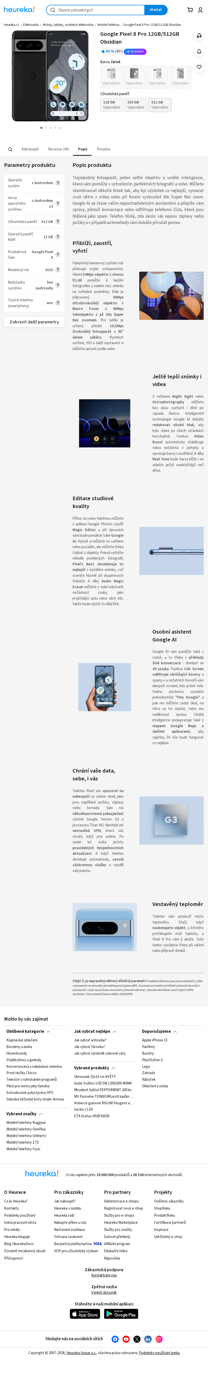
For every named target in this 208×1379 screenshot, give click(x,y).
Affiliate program (117, 1244)
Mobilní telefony (108, 25)
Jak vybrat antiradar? (90, 1040)
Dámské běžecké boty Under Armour (35, 1099)
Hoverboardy (16, 1053)
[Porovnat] (199, 35)
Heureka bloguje (17, 1237)
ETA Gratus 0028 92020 (91, 1116)
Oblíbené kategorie (25, 1031)
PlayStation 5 (152, 1060)
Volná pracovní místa (20, 1222)
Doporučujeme (156, 1031)
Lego (146, 1066)
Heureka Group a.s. (81, 1353)
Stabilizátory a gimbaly (23, 1060)
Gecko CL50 (83, 1109)
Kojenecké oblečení (21, 1040)
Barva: (110, 62)
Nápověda (112, 1258)
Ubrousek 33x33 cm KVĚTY (95, 1076)
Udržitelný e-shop (168, 1237)
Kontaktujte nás (104, 1275)
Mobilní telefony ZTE (22, 1142)
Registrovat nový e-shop (123, 1208)
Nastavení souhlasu (69, 1229)
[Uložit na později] (199, 67)
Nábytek (148, 1080)
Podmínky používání (19, 1215)
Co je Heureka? (16, 1201)
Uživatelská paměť (114, 94)
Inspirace (161, 1229)
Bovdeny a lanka (19, 1047)
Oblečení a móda (155, 1086)
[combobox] (95, 10)
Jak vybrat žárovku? (89, 1047)
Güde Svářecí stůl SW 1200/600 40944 (102, 1083)
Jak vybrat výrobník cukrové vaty (100, 1053)
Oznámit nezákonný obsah (25, 1251)
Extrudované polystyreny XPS (29, 1092)
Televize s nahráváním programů (31, 1080)
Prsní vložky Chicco (21, 1073)
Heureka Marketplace (121, 1222)
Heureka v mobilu (67, 1208)
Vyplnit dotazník (104, 1292)
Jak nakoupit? (65, 1201)
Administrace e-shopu (121, 1201)
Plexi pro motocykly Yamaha (27, 1086)
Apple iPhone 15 (154, 1040)
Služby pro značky (118, 1229)
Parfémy (148, 1047)
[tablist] (72, 149)
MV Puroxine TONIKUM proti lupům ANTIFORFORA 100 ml (104, 1096)
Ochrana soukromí (68, 1237)
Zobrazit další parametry (34, 322)
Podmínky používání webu (159, 1353)
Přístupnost (13, 1258)
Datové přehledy (117, 1237)
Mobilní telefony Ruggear (26, 1122)
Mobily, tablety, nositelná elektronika (68, 25)
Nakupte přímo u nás (70, 1222)
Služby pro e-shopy (119, 1215)
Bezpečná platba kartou (73, 1244)
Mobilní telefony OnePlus (26, 1129)
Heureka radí (64, 1215)
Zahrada (148, 1073)
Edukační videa (115, 1251)
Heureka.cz (11, 25)
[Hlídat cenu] (199, 51)
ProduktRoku (164, 1215)
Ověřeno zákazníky (169, 1201)
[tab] (29, 149)
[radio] (111, 77)
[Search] (10, 149)
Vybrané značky (21, 1114)
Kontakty (11, 1208)
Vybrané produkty (91, 1068)
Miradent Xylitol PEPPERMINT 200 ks (103, 1090)
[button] (29, 149)
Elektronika (31, 25)
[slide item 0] (60, 128)
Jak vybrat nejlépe (92, 1031)
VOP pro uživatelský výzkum (76, 1251)
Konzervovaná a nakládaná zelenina (34, 1066)
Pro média (12, 1229)
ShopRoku (162, 1208)
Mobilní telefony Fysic (23, 1149)
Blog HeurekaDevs (19, 1244)
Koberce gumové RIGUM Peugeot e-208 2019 (104, 1103)
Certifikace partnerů (170, 1222)
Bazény (148, 1053)
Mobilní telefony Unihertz (26, 1136)
